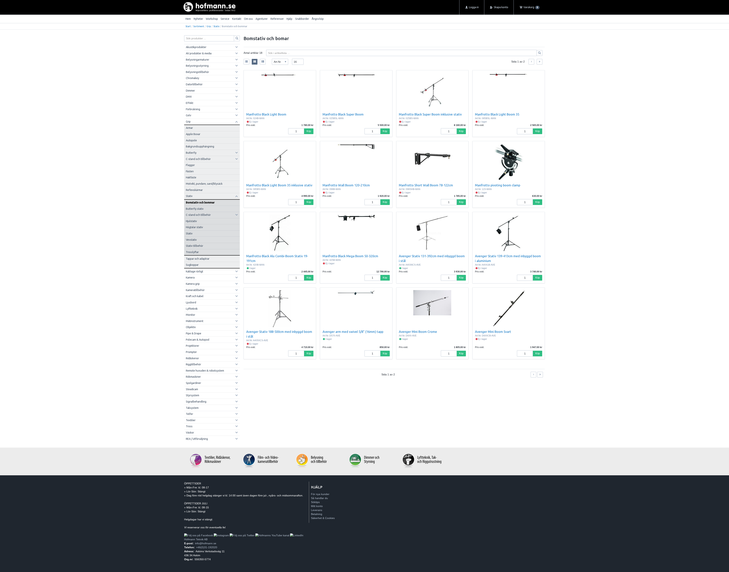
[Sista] (539, 62)
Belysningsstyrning (197, 65)
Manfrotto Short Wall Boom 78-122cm (426, 185)
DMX (189, 96)
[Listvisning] (246, 62)
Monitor (190, 314)
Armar (189, 127)
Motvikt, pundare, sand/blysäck (204, 183)
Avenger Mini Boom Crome (418, 331)
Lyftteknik (192, 308)
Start (188, 26)
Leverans (316, 510)
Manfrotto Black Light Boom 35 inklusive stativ (279, 185)
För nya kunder (320, 494)
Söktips (315, 502)
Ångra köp (318, 18)
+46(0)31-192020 (206, 547)
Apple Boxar (193, 134)
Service (225, 18)
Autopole (191, 140)
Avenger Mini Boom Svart (493, 331)
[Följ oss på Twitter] (242, 535)
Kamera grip (193, 283)
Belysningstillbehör (197, 72)
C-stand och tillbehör (198, 159)
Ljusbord (191, 302)
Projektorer (192, 345)
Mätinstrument (194, 321)
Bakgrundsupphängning (200, 146)
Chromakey (192, 78)
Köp (309, 131)
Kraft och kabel (195, 296)
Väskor (190, 432)
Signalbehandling (196, 401)
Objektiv (191, 327)
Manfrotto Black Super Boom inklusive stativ (430, 114)
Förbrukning (193, 109)
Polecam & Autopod (197, 339)
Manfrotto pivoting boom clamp (497, 185)
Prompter (191, 352)
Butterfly (191, 152)
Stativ (216, 26)
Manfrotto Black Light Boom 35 (497, 114)
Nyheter (198, 18)
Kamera (190, 277)
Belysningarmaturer (197, 59)
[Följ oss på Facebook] (198, 535)
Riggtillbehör (193, 364)
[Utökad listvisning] (263, 62)
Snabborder (302, 18)
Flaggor (190, 165)
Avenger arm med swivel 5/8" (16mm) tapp (353, 331)
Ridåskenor (192, 358)
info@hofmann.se (205, 543)
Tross (189, 426)
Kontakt (236, 18)
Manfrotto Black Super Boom (343, 114)
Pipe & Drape (193, 333)
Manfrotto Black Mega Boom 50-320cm (350, 256)
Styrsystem (192, 395)
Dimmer (190, 90)
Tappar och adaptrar (197, 258)
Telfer (189, 413)
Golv (188, 115)
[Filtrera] (539, 53)
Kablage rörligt (194, 271)
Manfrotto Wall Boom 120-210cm (346, 185)
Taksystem (192, 407)
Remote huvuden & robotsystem (205, 370)
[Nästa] (531, 62)
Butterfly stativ (195, 208)
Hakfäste (191, 177)
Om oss (248, 18)
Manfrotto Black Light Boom (266, 114)
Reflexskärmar (194, 189)
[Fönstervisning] (254, 62)
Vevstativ (191, 239)
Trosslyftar (192, 252)
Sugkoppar (192, 264)
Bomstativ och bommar (200, 202)
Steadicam (192, 389)
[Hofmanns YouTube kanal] (272, 535)
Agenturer (262, 18)
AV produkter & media (198, 53)
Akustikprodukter (196, 47)
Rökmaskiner (193, 376)
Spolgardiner (193, 382)
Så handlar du (319, 498)
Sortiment (198, 26)
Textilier (191, 420)
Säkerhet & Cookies (323, 518)
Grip (209, 26)
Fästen (190, 171)
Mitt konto (317, 506)
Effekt (189, 102)
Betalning (316, 514)
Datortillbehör (194, 84)
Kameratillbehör (195, 290)
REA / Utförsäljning (197, 438)
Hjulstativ (191, 221)
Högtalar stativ (194, 227)
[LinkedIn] (296, 535)
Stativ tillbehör (194, 245)
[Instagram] (221, 535)
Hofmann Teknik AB (195, 539)
